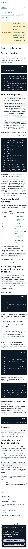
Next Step (5, 427)
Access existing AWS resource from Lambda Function (12, 269)
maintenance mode (18, 28)
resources (22, 285)
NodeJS (21, 216)
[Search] (25, 7)
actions (3, 286)
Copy (24, 67)
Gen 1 (2, 12)
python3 (21, 231)
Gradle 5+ (19, 221)
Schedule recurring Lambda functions (10, 441)
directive (7, 62)
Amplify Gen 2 (21, 32)
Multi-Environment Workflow (13, 401)
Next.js (8, 12)
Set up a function (5, 17)
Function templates (10, 94)
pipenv (16, 233)
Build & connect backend (7, 15)
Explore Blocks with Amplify (13, 540)
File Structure (6, 292)
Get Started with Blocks (13, 544)
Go (20, 223)
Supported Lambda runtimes (9, 501)
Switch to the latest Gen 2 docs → (19, 40)
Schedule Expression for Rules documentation (12, 457)
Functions (18, 15)
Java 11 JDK (22, 219)
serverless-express (19, 125)
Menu (4, 7)
